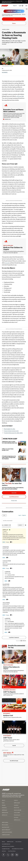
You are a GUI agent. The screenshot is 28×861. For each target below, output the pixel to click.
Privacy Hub (14, 500)
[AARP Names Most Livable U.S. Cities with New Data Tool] (22, 443)
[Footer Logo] (14, 790)
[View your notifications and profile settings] (25, 525)
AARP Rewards (4, 810)
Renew (14, 23)
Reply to (10, 574)
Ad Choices (4, 851)
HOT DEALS (7, 753)
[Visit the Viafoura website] (23, 640)
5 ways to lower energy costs (11, 431)
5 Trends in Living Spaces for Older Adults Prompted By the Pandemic (9, 457)
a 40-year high (20, 96)
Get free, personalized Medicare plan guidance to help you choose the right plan (13, 252)
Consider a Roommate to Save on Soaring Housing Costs (14, 35)
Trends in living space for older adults (13, 433)
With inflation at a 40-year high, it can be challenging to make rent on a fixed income (14, 42)
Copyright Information (6, 848)
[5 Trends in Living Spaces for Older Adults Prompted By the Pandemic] (22, 457)
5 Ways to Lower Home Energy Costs (7, 449)
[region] (14, 577)
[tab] (6, 525)
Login (20, 5)
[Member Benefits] (5, 646)
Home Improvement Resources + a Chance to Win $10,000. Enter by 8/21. (12, 2)
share (23, 542)
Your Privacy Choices (11, 851)
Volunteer (3, 805)
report (23, 557)
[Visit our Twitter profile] (8, 854)
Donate (3, 802)
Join (14, 19)
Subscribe (14, 492)
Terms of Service (18, 841)
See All (14, 745)
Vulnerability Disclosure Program (17, 848)
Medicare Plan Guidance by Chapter (13, 248)
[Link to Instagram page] (12, 854)
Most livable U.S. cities (9, 429)
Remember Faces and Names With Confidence (13, 110)
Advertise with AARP (17, 810)
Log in (19, 515)
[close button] (26, 9)
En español (5, 72)
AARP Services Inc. (17, 819)
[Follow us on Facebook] (3, 854)
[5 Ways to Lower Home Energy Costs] (22, 450)
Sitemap (3, 841)
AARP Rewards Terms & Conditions (8, 846)
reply (4, 542)
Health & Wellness (8, 245)
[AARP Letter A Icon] (5, 242)
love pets (7, 263)
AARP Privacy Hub (10, 841)
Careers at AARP (17, 812)
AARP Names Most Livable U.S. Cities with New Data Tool (9, 442)
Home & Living (5, 29)
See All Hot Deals (14, 760)
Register (15, 5)
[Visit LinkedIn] (16, 854)
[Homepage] (4, 6)
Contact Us (16, 800)
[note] (14, 66)
